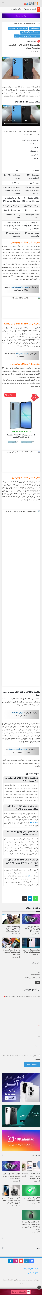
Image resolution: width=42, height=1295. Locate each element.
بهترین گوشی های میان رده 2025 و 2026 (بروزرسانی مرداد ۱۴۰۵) (11, 952)
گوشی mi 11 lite (17, 713)
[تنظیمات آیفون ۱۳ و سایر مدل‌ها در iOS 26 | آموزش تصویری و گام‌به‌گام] (11, 1190)
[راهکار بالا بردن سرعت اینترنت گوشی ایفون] (31, 1190)
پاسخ (38, 982)
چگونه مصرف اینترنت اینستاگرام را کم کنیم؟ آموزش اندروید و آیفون (12, 928)
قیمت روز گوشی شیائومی (19, 287)
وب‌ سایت (37, 1046)
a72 (29, 876)
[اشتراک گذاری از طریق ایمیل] (24, 898)
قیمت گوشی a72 (22, 353)
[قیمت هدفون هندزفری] (21, 16)
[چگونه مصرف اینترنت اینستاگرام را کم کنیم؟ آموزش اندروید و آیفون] (11, 919)
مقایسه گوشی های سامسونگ (18, 28)
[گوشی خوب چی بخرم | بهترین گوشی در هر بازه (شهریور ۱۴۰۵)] (31, 919)
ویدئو (16, 36)
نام (39, 1026)
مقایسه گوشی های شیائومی (30, 32)
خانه (38, 23)
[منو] (3, 4)
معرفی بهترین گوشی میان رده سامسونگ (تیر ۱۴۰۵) (31, 951)
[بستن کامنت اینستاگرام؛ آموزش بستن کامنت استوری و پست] (31, 1166)
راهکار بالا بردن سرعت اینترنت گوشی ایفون (31, 1199)
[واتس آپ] (35, 898)
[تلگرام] (30, 898)
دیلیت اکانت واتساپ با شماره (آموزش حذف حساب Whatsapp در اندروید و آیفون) (31, 1226)
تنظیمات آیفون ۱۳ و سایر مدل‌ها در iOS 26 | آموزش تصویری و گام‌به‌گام (11, 1200)
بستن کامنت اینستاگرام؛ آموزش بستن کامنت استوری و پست (31, 1176)
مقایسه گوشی (17, 23)
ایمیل (38, 1036)
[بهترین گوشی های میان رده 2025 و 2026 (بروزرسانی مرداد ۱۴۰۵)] (11, 943)
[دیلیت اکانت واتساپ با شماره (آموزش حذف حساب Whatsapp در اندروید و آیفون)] (31, 1215)
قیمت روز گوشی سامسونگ (17, 749)
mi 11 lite (34, 822)
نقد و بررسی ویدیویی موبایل (28, 23)
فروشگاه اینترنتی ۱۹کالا (30, 1269)
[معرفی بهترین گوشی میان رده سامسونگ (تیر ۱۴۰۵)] (31, 943)
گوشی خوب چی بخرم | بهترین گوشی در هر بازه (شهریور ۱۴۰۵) (32, 928)
